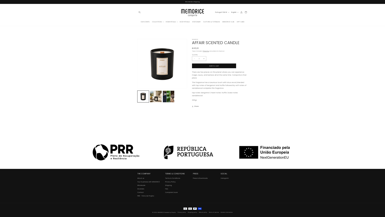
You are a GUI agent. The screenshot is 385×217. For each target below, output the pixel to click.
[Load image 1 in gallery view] (143, 96)
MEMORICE (161, 212)
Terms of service (214, 212)
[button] (139, 12)
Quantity (195, 55)
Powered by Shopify (170, 212)
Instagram (225, 178)
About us (140, 178)
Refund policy (203, 212)
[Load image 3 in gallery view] (168, 96)
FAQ (166, 189)
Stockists (140, 189)
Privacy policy (182, 212)
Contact (140, 192)
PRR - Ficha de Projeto (145, 196)
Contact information (227, 212)
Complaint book (171, 192)
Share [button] (196, 106)
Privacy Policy (170, 182)
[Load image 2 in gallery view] (156, 96)
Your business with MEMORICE (148, 182)
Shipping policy (192, 212)
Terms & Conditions (172, 178)
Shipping (206, 51)
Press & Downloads (200, 178)
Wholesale (141, 185)
